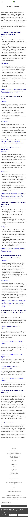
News (14, 459)
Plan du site (14, 460)
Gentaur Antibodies (14, 468)
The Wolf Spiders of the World (14, 456)
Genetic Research (14, 457)
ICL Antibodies (14, 469)
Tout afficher (14, 483)
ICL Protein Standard (14, 474)
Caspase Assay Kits (14, 452)
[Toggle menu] (2, 2)
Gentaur (14, 481)
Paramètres (5, 515)
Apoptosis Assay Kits (14, 450)
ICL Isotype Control (14, 472)
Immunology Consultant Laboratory (14, 482)
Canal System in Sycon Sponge (14, 454)
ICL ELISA (14, 470)
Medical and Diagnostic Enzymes (14, 453)
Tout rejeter (13, 515)
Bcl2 (14, 466)
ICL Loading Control (14, 473)
